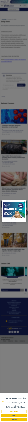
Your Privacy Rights (14, 411)
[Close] (26, 395)
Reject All (14, 415)
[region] (14, 407)
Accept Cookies (14, 419)
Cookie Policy (24, 409)
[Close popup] (25, 202)
